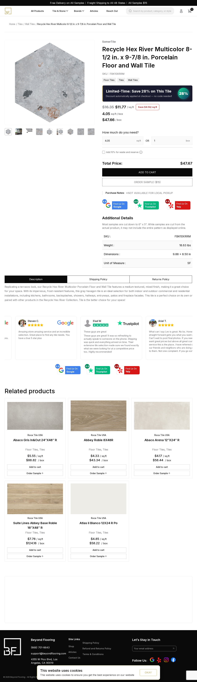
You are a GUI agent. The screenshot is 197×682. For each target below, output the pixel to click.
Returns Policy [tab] (160, 279)
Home (12, 24)
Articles (94, 11)
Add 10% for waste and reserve (122, 152)
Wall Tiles (30, 24)
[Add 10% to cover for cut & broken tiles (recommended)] (141, 152)
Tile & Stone (59, 11)
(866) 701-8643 (40, 647)
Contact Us (74, 657)
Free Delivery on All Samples (67, 2)
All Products (37, 11)
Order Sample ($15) (147, 182)
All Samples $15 (137, 2)
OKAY (148, 672)
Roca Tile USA (35, 435)
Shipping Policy (90, 642)
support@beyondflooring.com (48, 653)
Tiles (20, 24)
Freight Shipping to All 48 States (106, 2)
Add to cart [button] (35, 467)
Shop (71, 646)
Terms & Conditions (93, 654)
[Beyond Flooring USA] (8, 10)
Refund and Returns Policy (96, 648)
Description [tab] (35, 279)
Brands (78, 11)
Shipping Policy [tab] (98, 279)
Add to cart (147, 172)
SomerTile (109, 41)
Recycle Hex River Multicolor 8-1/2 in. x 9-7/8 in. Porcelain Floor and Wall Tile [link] (76, 24)
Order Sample (33, 473)
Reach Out (112, 11)
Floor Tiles (109, 80)
